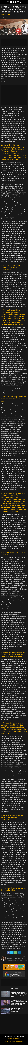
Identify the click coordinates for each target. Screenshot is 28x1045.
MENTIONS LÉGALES (18, 1039)
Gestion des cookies (19, 1041)
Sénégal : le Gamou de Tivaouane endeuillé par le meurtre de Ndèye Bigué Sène (19, 994)
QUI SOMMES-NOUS (9, 1039)
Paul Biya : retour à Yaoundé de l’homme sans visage (17, 1010)
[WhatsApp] (15, 952)
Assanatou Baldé (5, 14)
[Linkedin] (19, 952)
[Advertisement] (14, 42)
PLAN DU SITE (18, 1038)
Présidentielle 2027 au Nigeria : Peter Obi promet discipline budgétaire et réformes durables (19, 1002)
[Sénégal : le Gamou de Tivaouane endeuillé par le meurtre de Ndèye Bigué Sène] (5, 994)
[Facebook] (8, 952)
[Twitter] (11, 952)
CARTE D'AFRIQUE (11, 1038)
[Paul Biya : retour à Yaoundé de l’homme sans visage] (5, 1011)
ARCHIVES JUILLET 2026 (10, 1041)
